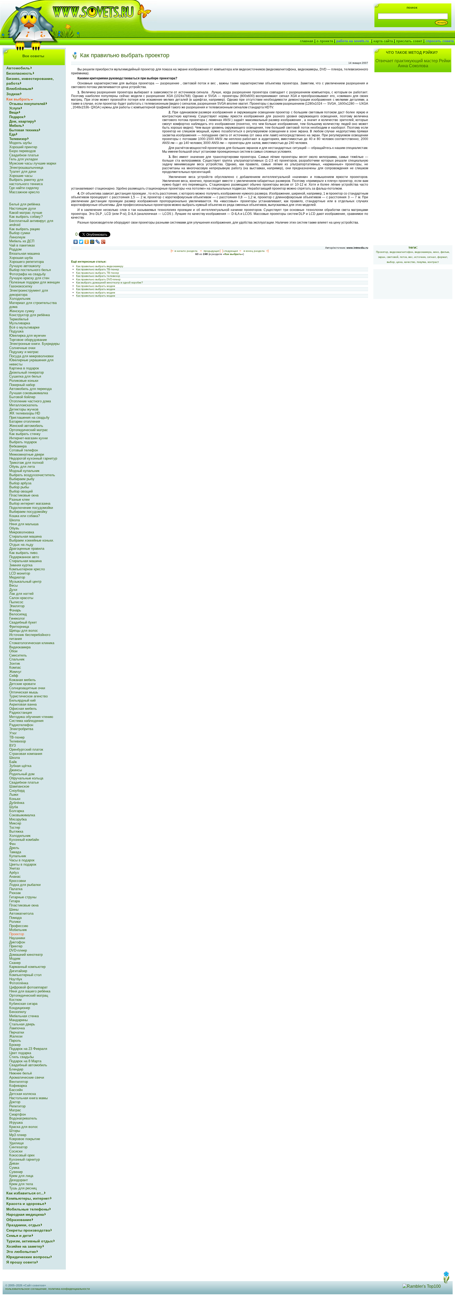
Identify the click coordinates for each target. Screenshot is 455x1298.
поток (403, 256)
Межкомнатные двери (26, 454)
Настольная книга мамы (28, 1098)
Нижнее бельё (20, 1073)
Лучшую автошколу (25, 266)
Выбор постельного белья (30, 270)
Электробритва (21, 729)
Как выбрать (233, 254)
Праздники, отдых (23, 1225)
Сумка (14, 1168)
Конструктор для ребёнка (29, 315)
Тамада (15, 852)
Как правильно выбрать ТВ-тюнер (97, 269)
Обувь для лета (22, 467)
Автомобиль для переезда (30, 389)
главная (306, 41)
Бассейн (16, 1090)
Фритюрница (19, 627)
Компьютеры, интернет (28, 1198)
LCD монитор (19, 573)
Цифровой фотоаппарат (28, 987)
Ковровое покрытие (24, 1139)
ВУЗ (12, 745)
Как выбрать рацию (24, 229)
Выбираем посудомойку (28, 512)
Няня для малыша (23, 524)
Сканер (15, 963)
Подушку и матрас (24, 352)
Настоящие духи (22, 208)
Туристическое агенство (28, 696)
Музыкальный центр (25, 581)
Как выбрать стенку (25, 434)
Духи (13, 590)
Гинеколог (17, 618)
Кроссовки (17, 881)
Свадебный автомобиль (28, 1065)
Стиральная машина (25, 536)
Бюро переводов (22, 151)
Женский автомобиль (26, 426)
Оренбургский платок (26, 749)
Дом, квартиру (21, 121)
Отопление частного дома (30, 401)
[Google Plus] (103, 241)
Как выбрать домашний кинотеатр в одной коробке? (109, 282)
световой (392, 256)
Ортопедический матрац (28, 995)
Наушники (17, 938)
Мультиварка (19, 323)
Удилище (16, 1143)
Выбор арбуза (20, 483)
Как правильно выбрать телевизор (98, 275)
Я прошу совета (21, 1262)
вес (410, 256)
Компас (15, 667)
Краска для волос (23, 1127)
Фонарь (15, 610)
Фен (12, 844)
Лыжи (13, 795)
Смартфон (17, 1114)
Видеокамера (20, 647)
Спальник (16, 659)
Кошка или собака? (24, 516)
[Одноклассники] (87, 241)
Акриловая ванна (23, 704)
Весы (13, 585)
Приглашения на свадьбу (29, 417)
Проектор (382, 251)
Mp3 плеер (17, 1135)
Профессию (18, 926)
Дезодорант (18, 1180)
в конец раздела (254, 250)
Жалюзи (15, 1036)
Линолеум (17, 237)
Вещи (13, 112)
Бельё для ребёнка (24, 204)
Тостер (14, 827)
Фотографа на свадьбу (27, 274)
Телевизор (18, 139)
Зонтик (14, 663)
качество (409, 261)
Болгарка (16, 811)
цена (399, 261)
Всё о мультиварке (24, 327)
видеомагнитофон (401, 251)
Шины (13, 909)
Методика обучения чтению (31, 717)
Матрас (15, 1110)
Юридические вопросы (28, 1257)
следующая (230, 250)
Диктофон (17, 942)
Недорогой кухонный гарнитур (33, 458)
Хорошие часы (20, 176)
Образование (18, 1220)
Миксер (15, 823)
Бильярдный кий (22, 700)
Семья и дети (18, 1235)
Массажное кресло (24, 192)
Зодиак (13, 94)
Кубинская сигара (23, 1004)
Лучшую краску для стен (29, 278)
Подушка (16, 331)
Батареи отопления (24, 421)
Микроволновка (21, 532)
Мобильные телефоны (27, 1209)
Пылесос (16, 602)
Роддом (15, 249)
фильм (445, 251)
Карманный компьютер (27, 967)
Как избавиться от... (25, 1193)
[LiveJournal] (98, 241)
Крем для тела (21, 1184)
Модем (14, 959)
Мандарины (18, 1020)
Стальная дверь (22, 1024)
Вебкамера (18, 446)
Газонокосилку (20, 286)
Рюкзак (15, 893)
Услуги (14, 108)
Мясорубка (18, 819)
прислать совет (409, 41)
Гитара (14, 901)
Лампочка (17, 1028)
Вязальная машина (24, 253)
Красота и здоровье (25, 1204)
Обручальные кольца (26, 778)
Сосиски (15, 1151)
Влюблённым (18, 88)
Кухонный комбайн (24, 840)
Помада (15, 918)
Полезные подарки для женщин (34, 282)
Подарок (16, 117)
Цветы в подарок (22, 864)
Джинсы (15, 770)
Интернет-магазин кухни (28, 438)
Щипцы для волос (23, 631)
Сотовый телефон (23, 450)
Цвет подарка (20, 1053)
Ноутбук (15, 979)
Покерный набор (22, 385)
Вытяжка (16, 831)
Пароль (15, 1041)
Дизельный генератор (26, 372)
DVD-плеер (18, 950)
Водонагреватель (23, 1118)
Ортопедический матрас (28, 430)
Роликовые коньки (23, 381)
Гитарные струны (22, 897)
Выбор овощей (21, 491)
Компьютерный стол (25, 975)
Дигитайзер (18, 971)
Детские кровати (22, 684)
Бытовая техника (23, 130)
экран (381, 256)
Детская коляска (22, 1094)
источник (420, 256)
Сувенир (16, 1172)
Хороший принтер (23, 147)
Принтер (15, 946)
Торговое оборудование (28, 340)
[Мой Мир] (92, 241)
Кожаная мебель (22, 680)
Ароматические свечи (26, 1077)
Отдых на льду (21, 545)
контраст (433, 261)
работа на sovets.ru (352, 41)
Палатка (15, 889)
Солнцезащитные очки (27, 688)
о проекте (324, 41)
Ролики (15, 922)
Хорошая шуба (21, 258)
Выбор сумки (19, 233)
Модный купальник (24, 471)
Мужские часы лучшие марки (32, 163)
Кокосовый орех (22, 1155)
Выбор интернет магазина (29, 503)
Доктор (14, 1102)
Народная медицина (25, 1214)
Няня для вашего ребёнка (29, 991)
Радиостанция (20, 713)
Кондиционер (19, 1008)
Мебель (15, 126)
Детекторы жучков (23, 409)
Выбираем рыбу (21, 479)
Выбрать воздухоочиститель (32, 475)
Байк (13, 762)
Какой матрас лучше (25, 213)
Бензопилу (17, 1012)
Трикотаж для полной (26, 463)
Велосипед (18, 614)
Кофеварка (18, 1086)
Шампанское (19, 786)
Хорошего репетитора (26, 262)
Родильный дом (21, 774)
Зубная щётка (20, 766)
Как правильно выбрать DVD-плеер (98, 279)
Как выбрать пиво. (23, 553)
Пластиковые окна (23, 495)
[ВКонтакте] (75, 241)
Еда (12, 134)
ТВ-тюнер (16, 737)
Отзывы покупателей (27, 104)
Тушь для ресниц (23, 1188)
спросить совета (440, 41)
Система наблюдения (26, 721)
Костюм (15, 1000)
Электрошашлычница (26, 168)
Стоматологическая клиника (31, 643)
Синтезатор (18, 1147)
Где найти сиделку (24, 188)
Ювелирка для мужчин (27, 335)
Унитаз (14, 868)
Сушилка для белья (25, 376)
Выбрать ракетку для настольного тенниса (26, 182)
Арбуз (14, 873)
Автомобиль (18, 68)
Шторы (14, 1131)
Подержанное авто (24, 557)
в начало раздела (186, 250)
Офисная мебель (23, 709)
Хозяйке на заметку (24, 1246)
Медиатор (17, 577)
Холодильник (20, 299)
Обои (13, 651)
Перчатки (16, 1032)
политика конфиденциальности (69, 1288)
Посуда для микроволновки (31, 356)
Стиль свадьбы (21, 1057)
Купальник (17, 856)
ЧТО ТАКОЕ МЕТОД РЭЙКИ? (412, 52)
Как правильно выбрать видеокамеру (99, 266)
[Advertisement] (115, 147)
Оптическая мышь (23, 692)
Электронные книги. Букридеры (34, 344)
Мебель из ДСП (21, 241)
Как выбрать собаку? (26, 217)
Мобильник (18, 930)
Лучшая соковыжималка (28, 393)
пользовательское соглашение (26, 1288)
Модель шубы (20, 143)
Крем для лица (21, 1176)
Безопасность (19, 73)
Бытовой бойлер (22, 397)
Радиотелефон (21, 725)
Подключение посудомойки (31, 508)
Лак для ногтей (21, 594)
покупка (421, 261)
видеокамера (423, 251)
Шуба (13, 807)
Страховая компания (25, 754)
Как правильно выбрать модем (95, 285)
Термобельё (18, 319)
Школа (14, 520)
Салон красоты (21, 598)
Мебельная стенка (24, 1016)
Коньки (14, 799)
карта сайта (383, 41)
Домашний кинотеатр (26, 955)
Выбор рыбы (19, 487)
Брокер (15, 1045)
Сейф (13, 676)
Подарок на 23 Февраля (28, 1049)
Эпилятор (16, 606)
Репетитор (17, 1106)
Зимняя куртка (20, 565)
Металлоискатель (23, 405)
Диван (14, 1163)
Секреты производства (28, 1230)
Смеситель (18, 655)
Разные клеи (19, 499)
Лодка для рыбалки (25, 885)
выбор (391, 261)
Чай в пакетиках (22, 245)
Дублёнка (16, 803)
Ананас (15, 877)
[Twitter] (81, 241)
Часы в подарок (21, 860)
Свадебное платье (24, 155)
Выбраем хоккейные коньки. (31, 540)
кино (436, 251)
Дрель (14, 848)
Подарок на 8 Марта (25, 1061)
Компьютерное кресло (27, 569)
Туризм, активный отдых (29, 1241)
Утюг (13, 733)
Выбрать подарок (23, 442)
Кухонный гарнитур (24, 1159)
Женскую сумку (21, 311)
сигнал (431, 256)
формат (442, 256)
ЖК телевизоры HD (24, 413)
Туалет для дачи (22, 171)
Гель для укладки (23, 159)
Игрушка (16, 1123)
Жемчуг (15, 672)
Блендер (16, 1069)
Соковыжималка (22, 815)
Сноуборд (17, 791)
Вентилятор (18, 1082)
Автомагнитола (21, 913)
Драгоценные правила (26, 549)
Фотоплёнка (18, 983)
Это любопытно (21, 1251)
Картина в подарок (24, 368)
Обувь (14, 528)
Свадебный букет (23, 622)
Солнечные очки (22, 348)
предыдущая (211, 250)
